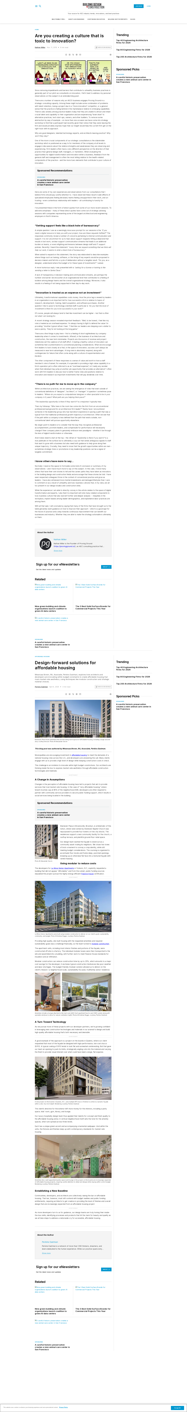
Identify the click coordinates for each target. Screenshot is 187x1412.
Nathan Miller (40, 47)
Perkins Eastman (41, 687)
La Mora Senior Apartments (62, 864)
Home (37, 29)
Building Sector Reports (117, 19)
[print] (111, 55)
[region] (93, 1408)
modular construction (100, 936)
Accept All (177, 1408)
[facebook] (66, 55)
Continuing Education (96, 19)
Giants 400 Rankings (76, 19)
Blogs (133, 19)
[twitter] (73, 55)
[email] (80, 55)
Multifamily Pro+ (58, 19)
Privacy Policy (63, 1407)
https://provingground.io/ (64, 546)
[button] (36, 6)
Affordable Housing (42, 656)
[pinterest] (77, 55)
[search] (40, 6)
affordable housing (79, 755)
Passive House (87, 870)
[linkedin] (70, 55)
